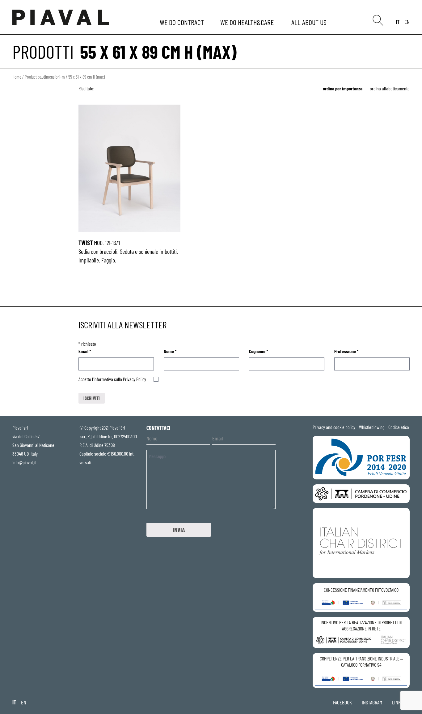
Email (84, 351)
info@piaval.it (24, 462)
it (397, 21)
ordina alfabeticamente (390, 88)
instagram (372, 702)
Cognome (258, 351)
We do (182, 22)
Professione (346, 351)
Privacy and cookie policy (334, 427)
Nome (170, 351)
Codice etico (398, 427)
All (309, 22)
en (407, 21)
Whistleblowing (372, 427)
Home (16, 77)
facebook (342, 702)
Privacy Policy (134, 379)
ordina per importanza (342, 88)
